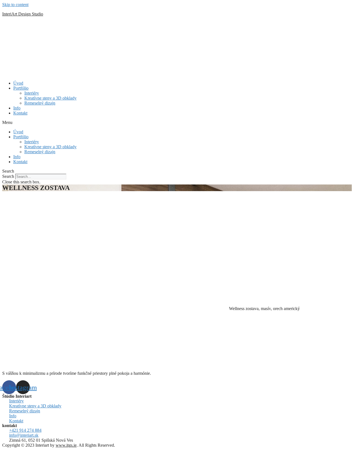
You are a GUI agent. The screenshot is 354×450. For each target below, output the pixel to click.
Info (16, 108)
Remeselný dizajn (39, 103)
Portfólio (20, 88)
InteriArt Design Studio (22, 14)
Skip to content (15, 4)
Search (8, 176)
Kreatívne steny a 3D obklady (50, 98)
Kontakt (20, 113)
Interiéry (31, 93)
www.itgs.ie (66, 445)
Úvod (18, 83)
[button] (177, 122)
